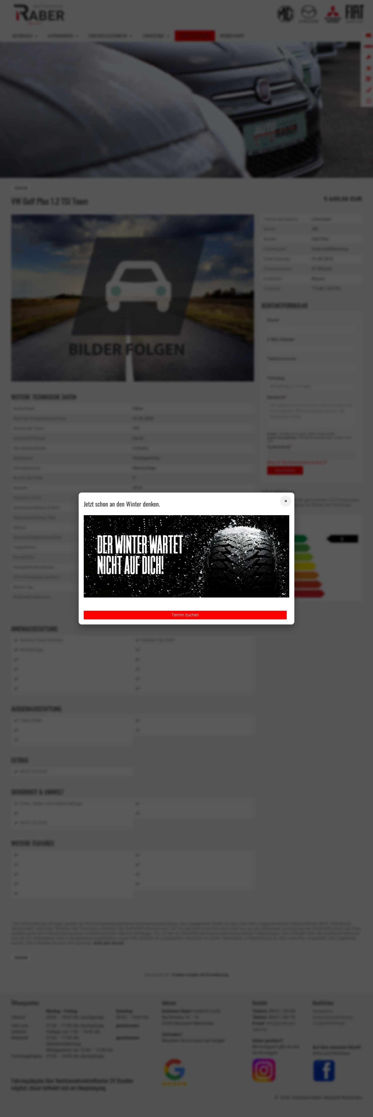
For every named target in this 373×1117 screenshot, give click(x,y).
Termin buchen (185, 615)
